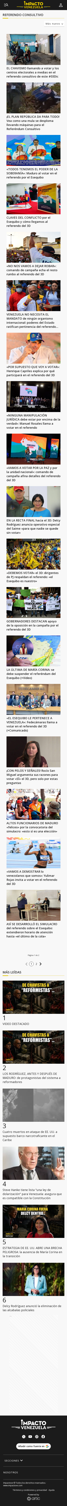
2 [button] (36, 964)
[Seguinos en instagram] (37, 1437)
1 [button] (31, 964)
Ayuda (51, 1490)
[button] (26, 964)
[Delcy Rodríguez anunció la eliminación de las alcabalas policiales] (33, 1279)
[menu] (6, 5)
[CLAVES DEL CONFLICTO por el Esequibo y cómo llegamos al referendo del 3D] (33, 198)
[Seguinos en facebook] (43, 1437)
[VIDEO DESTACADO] (33, 997)
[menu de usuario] (60, 5)
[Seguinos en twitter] (24, 1437)
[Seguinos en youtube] (30, 1437)
